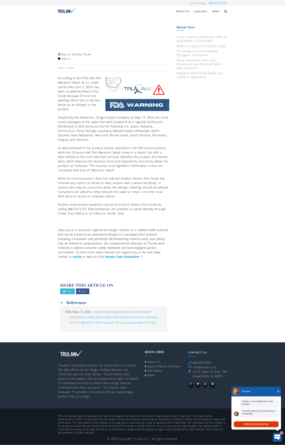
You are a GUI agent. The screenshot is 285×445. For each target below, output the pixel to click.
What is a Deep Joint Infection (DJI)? (201, 46)
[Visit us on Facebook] (191, 385)
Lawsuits (200, 11)
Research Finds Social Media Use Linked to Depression (200, 75)
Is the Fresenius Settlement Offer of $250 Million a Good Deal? (202, 39)
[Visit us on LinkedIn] (205, 385)
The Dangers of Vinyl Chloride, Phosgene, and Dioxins (198, 53)
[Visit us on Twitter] (198, 385)
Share (83, 291)
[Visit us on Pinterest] (212, 385)
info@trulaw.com (204, 367)
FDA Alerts (154, 371)
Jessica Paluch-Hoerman (164, 366)
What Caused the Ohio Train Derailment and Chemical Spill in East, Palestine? (200, 64)
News (216, 11)
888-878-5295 (218, 3)
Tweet (68, 291)
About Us (182, 11)
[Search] (225, 11)
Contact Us (197, 352)
